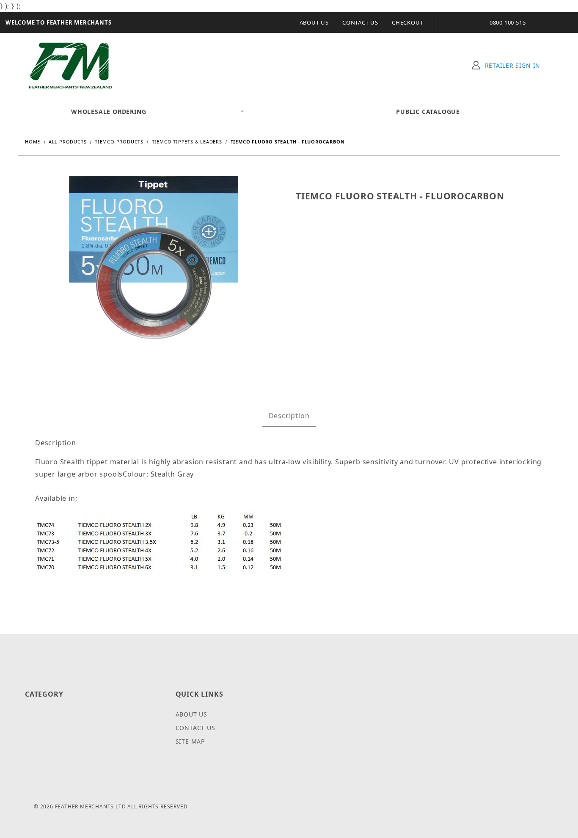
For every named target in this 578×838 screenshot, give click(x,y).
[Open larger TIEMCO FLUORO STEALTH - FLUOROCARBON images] (153, 266)
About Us (314, 22)
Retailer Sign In (512, 65)
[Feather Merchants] (71, 64)
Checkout (407, 22)
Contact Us (360, 22)
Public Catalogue (428, 112)
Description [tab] (289, 415)
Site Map (190, 741)
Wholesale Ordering (108, 112)
